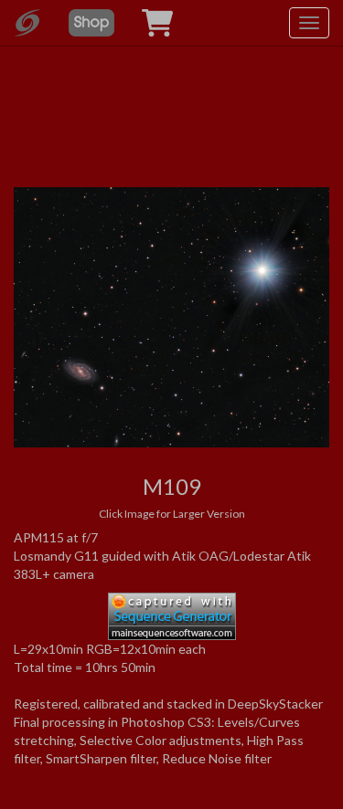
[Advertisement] (172, 91)
